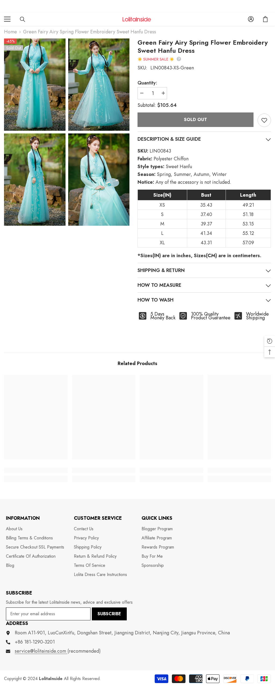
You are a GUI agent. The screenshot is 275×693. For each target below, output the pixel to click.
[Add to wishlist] (264, 120)
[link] (36, 470)
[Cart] (265, 19)
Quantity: (147, 83)
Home (10, 32)
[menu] (7, 19)
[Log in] (250, 19)
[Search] (22, 19)
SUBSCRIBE (109, 614)
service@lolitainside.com (41, 651)
